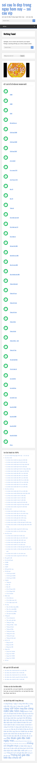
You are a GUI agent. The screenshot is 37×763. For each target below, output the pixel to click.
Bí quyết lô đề (8, 558)
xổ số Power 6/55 (14, 180)
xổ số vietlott (12, 161)
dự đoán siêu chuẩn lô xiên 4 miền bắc (16, 500)
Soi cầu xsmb (8, 457)
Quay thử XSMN (13, 416)
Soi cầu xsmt (8, 509)
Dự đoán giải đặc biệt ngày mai (17, 739)
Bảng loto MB (9, 647)
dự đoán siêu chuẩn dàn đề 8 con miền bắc (17, 477)
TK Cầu (7, 604)
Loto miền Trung (13, 397)
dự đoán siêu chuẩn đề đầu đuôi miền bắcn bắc (18, 493)
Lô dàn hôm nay (24, 746)
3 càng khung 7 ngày (10, 704)
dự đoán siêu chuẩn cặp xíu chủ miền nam (17, 538)
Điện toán (7, 595)
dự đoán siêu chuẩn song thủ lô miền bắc (16, 506)
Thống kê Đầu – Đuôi (14, 341)
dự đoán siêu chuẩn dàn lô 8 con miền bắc (17, 491)
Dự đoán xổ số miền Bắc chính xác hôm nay (17, 743)
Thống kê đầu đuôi (14, 284)
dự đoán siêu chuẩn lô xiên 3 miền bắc (16, 498)
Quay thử (7, 649)
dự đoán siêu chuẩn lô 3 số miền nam (15, 544)
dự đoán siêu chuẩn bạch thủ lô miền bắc (16, 466)
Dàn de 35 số (28, 729)
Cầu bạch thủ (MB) (14, 246)
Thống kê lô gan (13, 293)
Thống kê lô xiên (13, 303)
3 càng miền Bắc (22, 704)
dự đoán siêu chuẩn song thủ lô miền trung (17, 529)
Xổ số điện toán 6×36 (11, 602)
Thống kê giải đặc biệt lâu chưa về (17, 756)
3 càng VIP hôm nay (16, 707)
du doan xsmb (23, 725)
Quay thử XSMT (13, 426)
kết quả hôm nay (13, 123)
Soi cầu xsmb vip (9, 489)
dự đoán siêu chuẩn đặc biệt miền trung (16, 515)
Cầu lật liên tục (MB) (14, 255)
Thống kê (12, 208)
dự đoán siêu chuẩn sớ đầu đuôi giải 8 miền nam (18, 546)
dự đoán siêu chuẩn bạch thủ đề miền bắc (16, 462)
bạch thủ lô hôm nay (17, 713)
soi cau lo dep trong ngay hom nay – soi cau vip (16, 9)
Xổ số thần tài (13, 237)
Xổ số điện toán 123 (14, 227)
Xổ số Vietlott (9, 593)
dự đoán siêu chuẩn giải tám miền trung (16, 518)
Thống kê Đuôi (13, 331)
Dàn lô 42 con (26, 733)
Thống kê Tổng (13, 350)
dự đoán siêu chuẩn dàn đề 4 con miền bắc (17, 473)
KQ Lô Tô (7, 640)
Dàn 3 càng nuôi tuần (18, 727)
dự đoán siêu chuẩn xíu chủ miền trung (16, 531)
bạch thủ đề (23, 718)
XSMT (11, 113)
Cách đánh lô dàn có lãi (11, 725)
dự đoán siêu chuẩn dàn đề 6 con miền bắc (17, 475)
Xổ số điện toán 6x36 (14, 218)
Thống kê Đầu (13, 322)
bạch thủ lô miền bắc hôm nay (19, 716)
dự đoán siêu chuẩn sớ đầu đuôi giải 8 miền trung (18, 522)
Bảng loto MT (9, 642)
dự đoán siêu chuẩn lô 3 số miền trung (16, 520)
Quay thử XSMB (13, 407)
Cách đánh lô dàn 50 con (22, 722)
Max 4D (11, 199)
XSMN (11, 104)
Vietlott (7, 580)
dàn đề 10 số (18, 736)
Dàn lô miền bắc (9, 736)
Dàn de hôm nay (9, 731)
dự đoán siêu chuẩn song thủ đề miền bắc (16, 502)
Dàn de (27, 727)
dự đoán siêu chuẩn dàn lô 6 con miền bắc (17, 486)
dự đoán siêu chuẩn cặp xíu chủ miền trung (17, 513)
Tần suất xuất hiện (13, 360)
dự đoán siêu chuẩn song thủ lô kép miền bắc (17, 504)
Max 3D (11, 189)
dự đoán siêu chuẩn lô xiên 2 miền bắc (16, 495)
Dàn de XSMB (19, 731)
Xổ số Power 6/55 (10, 589)
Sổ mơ (11, 445)
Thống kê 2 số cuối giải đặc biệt (17, 753)
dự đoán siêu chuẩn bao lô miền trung (15, 511)
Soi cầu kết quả (9, 560)
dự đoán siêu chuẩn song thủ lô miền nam (16, 555)
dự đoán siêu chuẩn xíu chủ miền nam (16, 553)
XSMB (11, 94)
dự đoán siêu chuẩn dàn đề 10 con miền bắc (17, 480)
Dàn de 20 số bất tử (17, 729)
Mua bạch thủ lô (25, 748)
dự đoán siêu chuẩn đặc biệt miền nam (16, 540)
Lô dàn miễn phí (14, 748)
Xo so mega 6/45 (13, 170)
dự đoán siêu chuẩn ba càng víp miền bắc (16, 460)
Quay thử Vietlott (13, 435)
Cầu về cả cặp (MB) (14, 265)
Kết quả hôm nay (9, 569)
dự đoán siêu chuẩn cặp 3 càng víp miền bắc (17, 471)
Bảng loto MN (9, 644)
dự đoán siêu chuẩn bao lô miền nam (15, 535)
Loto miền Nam (13, 388)
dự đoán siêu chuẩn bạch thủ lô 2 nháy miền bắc (18, 469)
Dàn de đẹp (18, 733)
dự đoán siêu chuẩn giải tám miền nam (16, 542)
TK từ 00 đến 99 (13, 369)
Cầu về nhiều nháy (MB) (15, 274)
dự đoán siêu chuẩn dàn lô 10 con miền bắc (17, 482)
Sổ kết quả (7, 571)
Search (22, 56)
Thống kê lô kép (13, 312)
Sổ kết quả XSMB (13, 132)
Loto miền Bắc (13, 379)
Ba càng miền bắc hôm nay (18, 709)
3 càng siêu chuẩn (22, 706)
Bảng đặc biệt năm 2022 (20, 720)
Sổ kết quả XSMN (13, 142)
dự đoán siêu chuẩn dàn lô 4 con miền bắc (17, 484)
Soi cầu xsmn (8, 533)
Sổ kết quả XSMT (13, 151)
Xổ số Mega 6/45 (10, 591)
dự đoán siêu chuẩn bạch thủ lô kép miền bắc (17, 464)
